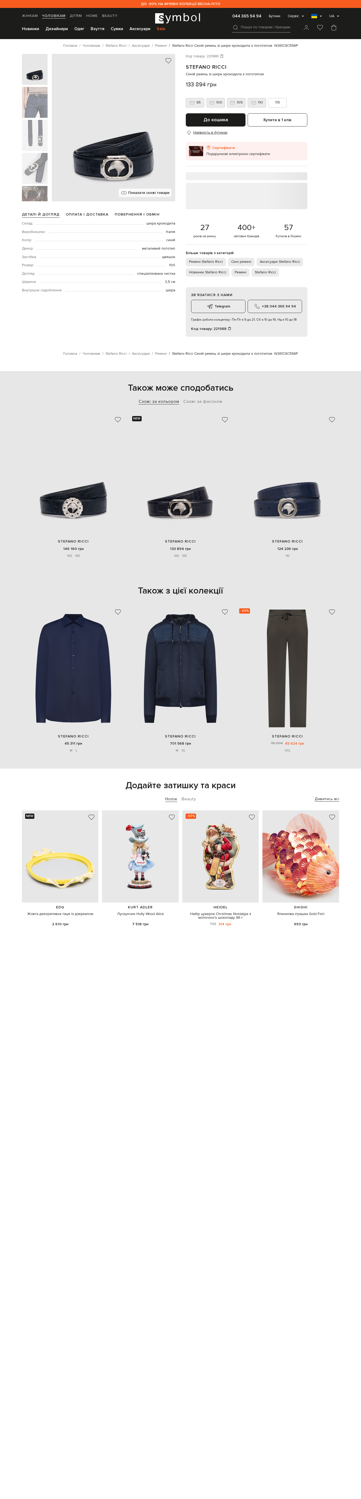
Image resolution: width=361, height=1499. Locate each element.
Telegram (222, 306)
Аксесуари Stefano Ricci (280, 261)
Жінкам (30, 15)
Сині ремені (241, 261)
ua (331, 16)
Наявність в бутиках (210, 132)
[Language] (316, 17)
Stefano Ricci (206, 67)
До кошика (215, 120)
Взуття (97, 28)
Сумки (117, 28)
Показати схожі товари (148, 192)
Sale (161, 28)
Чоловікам (54, 15)
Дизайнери (56, 28)
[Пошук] (235, 27)
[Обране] (320, 28)
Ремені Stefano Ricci (206, 261)
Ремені (240, 272)
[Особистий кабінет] (306, 28)
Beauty (110, 15)
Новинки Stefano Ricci (207, 272)
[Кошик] (333, 28)
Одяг (79, 28)
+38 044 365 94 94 (279, 306)
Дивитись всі (327, 798)
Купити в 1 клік (277, 120)
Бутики (274, 16)
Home (92, 15)
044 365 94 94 (246, 16)
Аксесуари (139, 28)
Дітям (76, 15)
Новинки (30, 28)
